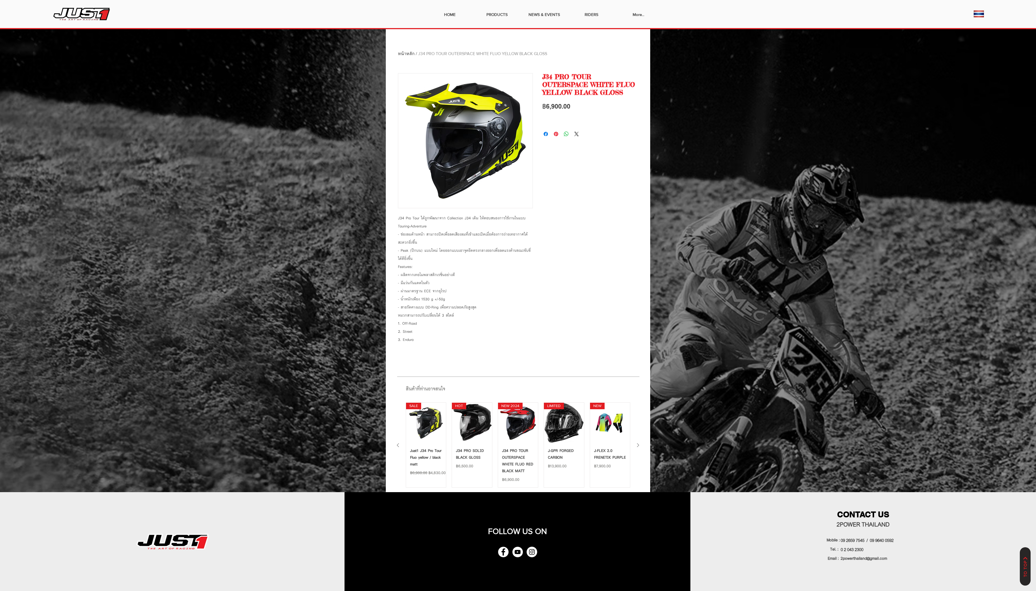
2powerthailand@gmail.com (864, 558)
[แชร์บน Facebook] (546, 134)
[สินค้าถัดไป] (638, 445)
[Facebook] (503, 552)
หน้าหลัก (406, 53)
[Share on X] (576, 134)
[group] (518, 445)
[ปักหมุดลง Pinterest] (556, 134)
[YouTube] (517, 552)
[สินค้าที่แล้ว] (398, 445)
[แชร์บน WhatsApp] (566, 134)
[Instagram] (532, 552)
